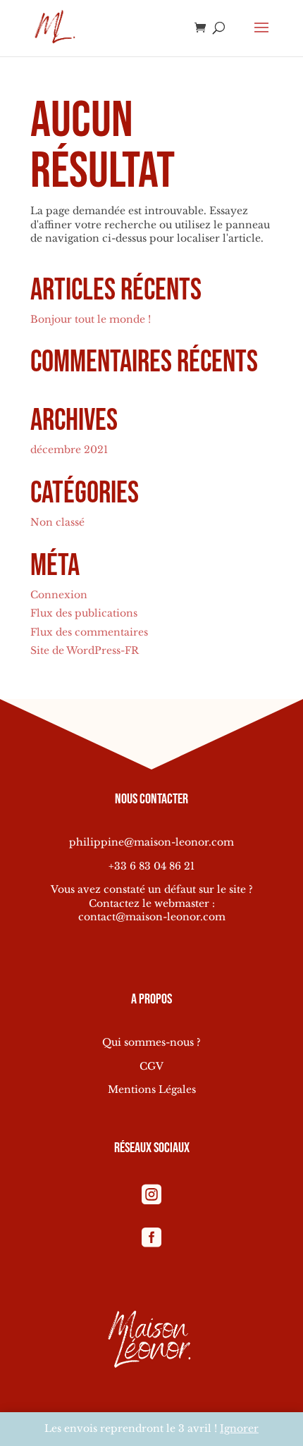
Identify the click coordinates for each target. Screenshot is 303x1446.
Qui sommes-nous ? (151, 1042)
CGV (151, 1066)
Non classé (57, 522)
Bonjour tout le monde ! (90, 319)
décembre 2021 (69, 449)
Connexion (58, 594)
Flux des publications (83, 613)
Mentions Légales (152, 1089)
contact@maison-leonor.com (151, 916)
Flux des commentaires (89, 632)
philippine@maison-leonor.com (151, 842)
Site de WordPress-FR (84, 650)
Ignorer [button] (239, 1428)
